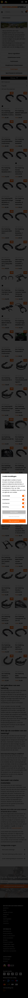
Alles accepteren (14, 521)
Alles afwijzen (14, 512)
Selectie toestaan (14, 516)
